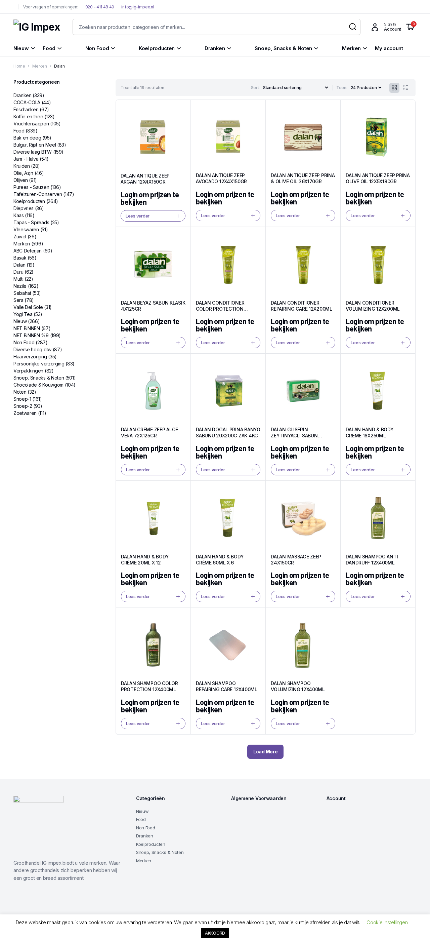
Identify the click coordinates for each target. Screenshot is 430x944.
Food (19, 130)
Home (19, 66)
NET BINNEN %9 (31, 335)
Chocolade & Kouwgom (38, 385)
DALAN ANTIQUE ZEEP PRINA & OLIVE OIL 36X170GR (303, 178)
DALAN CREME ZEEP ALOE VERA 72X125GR (149, 432)
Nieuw (20, 321)
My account (389, 48)
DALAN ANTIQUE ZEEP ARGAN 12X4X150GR (145, 179)
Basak (19, 258)
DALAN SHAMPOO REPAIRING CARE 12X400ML (226, 686)
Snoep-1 (22, 399)
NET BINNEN (26, 328)
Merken (39, 66)
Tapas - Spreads (31, 222)
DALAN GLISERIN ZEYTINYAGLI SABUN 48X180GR (294, 435)
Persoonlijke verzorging (38, 363)
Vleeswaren (26, 229)
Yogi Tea (22, 314)
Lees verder (137, 216)
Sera (18, 300)
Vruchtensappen (31, 123)
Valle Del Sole (28, 307)
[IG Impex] (36, 27)
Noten (19, 392)
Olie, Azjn (23, 173)
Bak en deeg (27, 138)
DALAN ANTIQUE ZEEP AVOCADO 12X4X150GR (221, 178)
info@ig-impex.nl (137, 6)
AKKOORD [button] (215, 933)
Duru (18, 272)
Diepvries (23, 208)
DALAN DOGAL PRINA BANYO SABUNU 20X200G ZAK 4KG (228, 432)
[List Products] (405, 88)
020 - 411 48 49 (99, 6)
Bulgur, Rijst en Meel (34, 145)
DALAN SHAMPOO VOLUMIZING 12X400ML (298, 686)
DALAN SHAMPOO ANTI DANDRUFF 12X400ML (372, 559)
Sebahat (22, 293)
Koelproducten (29, 201)
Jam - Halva (25, 159)
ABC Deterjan (27, 250)
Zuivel (19, 236)
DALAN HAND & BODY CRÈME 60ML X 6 (220, 559)
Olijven (20, 180)
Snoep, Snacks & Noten (38, 378)
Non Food (23, 342)
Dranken (22, 95)
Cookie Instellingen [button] (387, 922)
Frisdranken (25, 109)
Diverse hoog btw (32, 349)
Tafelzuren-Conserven (37, 194)
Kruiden (21, 166)
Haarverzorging (30, 356)
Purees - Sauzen (31, 187)
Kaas (18, 215)
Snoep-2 (22, 406)
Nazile (20, 286)
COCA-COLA (26, 102)
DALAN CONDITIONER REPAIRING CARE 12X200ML (301, 306)
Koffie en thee (28, 116)
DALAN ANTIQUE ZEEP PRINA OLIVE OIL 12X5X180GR (378, 178)
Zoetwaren (25, 413)
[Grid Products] (394, 88)
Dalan (19, 265)
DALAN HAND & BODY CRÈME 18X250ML (369, 432)
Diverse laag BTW (32, 152)
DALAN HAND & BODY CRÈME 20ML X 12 (145, 559)
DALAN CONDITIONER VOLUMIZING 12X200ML (373, 306)
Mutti (18, 279)
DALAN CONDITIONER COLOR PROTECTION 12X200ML (220, 309)
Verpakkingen (28, 370)
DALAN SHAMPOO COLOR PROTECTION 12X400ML (149, 686)
